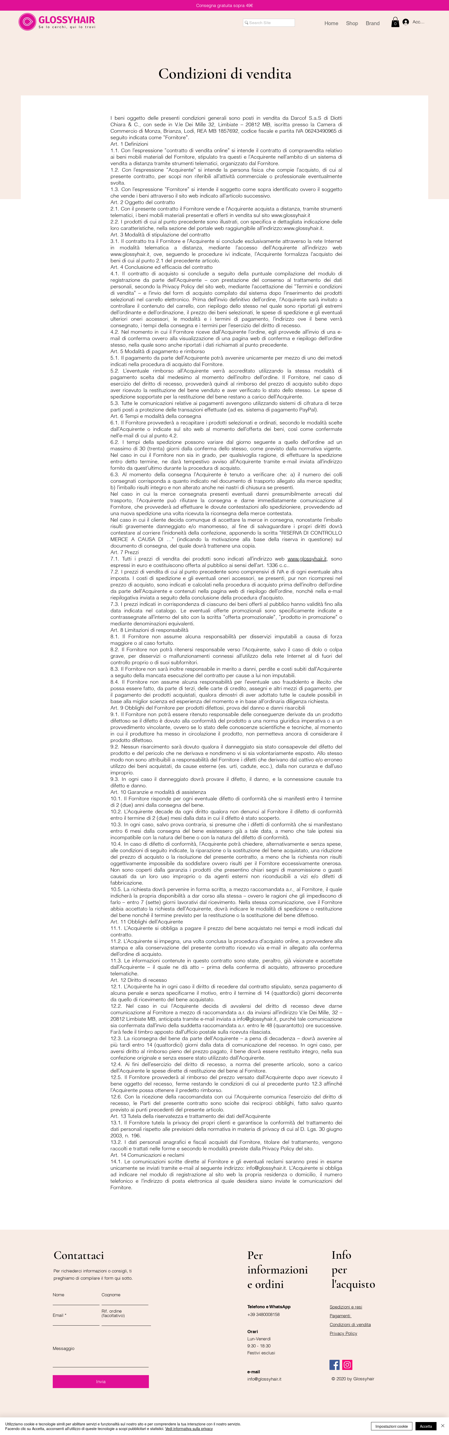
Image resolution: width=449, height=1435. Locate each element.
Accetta (426, 1426)
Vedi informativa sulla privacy (189, 1428)
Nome (58, 1294)
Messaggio (63, 1348)
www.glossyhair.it (290, 215)
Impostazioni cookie (391, 1426)
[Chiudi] (443, 1426)
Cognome (111, 1294)
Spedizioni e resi (346, 1307)
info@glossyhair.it (256, 1019)
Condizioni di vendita (350, 1324)
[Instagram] (347, 1365)
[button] (395, 22)
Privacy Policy (343, 1333)
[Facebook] (334, 1365)
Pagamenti (341, 1315)
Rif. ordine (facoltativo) (113, 1313)
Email (58, 1315)
